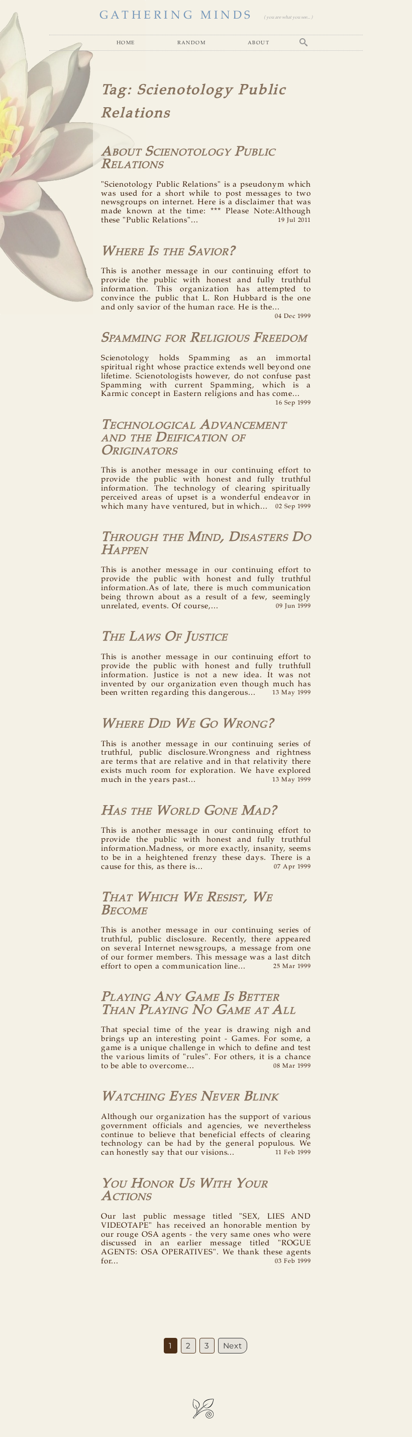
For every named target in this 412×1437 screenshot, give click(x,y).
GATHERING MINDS (176, 15)
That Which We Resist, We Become (186, 903)
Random (191, 42)
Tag (114, 90)
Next (233, 1345)
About (258, 42)
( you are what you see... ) (288, 17)
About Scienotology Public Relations (188, 158)
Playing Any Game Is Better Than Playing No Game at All (198, 1003)
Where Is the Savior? (168, 251)
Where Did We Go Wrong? (187, 723)
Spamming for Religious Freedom (204, 338)
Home (126, 42)
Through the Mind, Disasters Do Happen (206, 543)
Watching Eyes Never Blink (189, 1096)
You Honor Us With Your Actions (184, 1190)
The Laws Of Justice (164, 636)
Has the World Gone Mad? (189, 811)
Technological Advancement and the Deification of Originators (193, 438)
